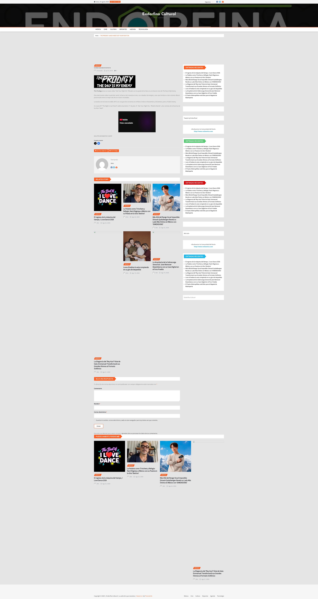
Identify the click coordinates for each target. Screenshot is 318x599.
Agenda (133, 29)
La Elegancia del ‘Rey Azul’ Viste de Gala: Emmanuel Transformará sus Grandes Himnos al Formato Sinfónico (107, 365)
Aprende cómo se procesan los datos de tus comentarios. (139, 433)
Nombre (97, 404)
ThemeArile (148, 596)
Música (98, 29)
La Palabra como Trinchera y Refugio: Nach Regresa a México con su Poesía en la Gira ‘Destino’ (136, 211)
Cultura (113, 29)
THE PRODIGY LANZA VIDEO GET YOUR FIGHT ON (114, 35)
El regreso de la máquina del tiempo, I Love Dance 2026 (104, 218)
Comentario (98, 388)
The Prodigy (114, 150)
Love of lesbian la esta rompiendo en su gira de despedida (136, 268)
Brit (98, 223)
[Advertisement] (159, 49)
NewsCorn (139, 596)
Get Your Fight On (102, 150)
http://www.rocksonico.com (203, 131)
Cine (105, 29)
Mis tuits (186, 233)
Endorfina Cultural (159, 14)
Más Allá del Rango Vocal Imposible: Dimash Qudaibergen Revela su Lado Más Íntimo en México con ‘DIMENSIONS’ (166, 220)
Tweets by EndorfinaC (190, 118)
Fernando (100, 70)
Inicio (96, 35)
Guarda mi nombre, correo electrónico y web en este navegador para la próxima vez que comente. (127, 420)
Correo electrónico (100, 412)
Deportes (123, 29)
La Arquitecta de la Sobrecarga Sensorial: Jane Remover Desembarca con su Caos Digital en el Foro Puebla (166, 265)
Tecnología (143, 29)
